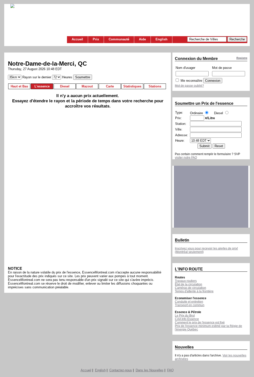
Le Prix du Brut (185, 315)
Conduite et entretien (189, 301)
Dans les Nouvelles (149, 370)
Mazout (87, 86)
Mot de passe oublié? (189, 85)
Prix (96, 39)
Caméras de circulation (190, 288)
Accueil (77, 39)
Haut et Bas (19, 86)
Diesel (64, 86)
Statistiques (132, 86)
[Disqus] (87, 189)
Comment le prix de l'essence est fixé (200, 322)
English (161, 39)
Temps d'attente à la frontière (194, 291)
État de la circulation (188, 284)
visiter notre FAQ (186, 157)
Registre (241, 57)
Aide (142, 39)
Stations (155, 86)
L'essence (42, 86)
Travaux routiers (186, 281)
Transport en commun (189, 305)
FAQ (170, 370)
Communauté (119, 39)
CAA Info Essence (187, 319)
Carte (110, 86)
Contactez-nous (120, 370)
